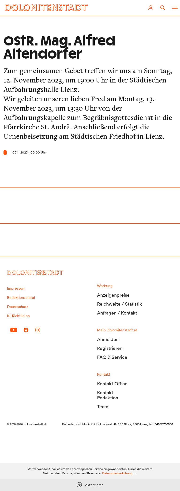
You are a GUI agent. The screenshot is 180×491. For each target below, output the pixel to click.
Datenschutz (17, 306)
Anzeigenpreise (113, 295)
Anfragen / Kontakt (117, 313)
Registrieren (109, 348)
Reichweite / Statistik (119, 304)
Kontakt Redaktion (107, 395)
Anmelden (108, 339)
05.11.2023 (20, 152)
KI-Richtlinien (18, 315)
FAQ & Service (112, 357)
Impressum (16, 288)
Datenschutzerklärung (117, 473)
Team (102, 406)
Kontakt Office (112, 383)
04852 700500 (164, 424)
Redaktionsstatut (21, 297)
